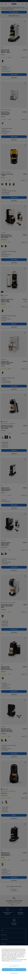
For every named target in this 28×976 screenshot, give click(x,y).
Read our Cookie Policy (16, 960)
